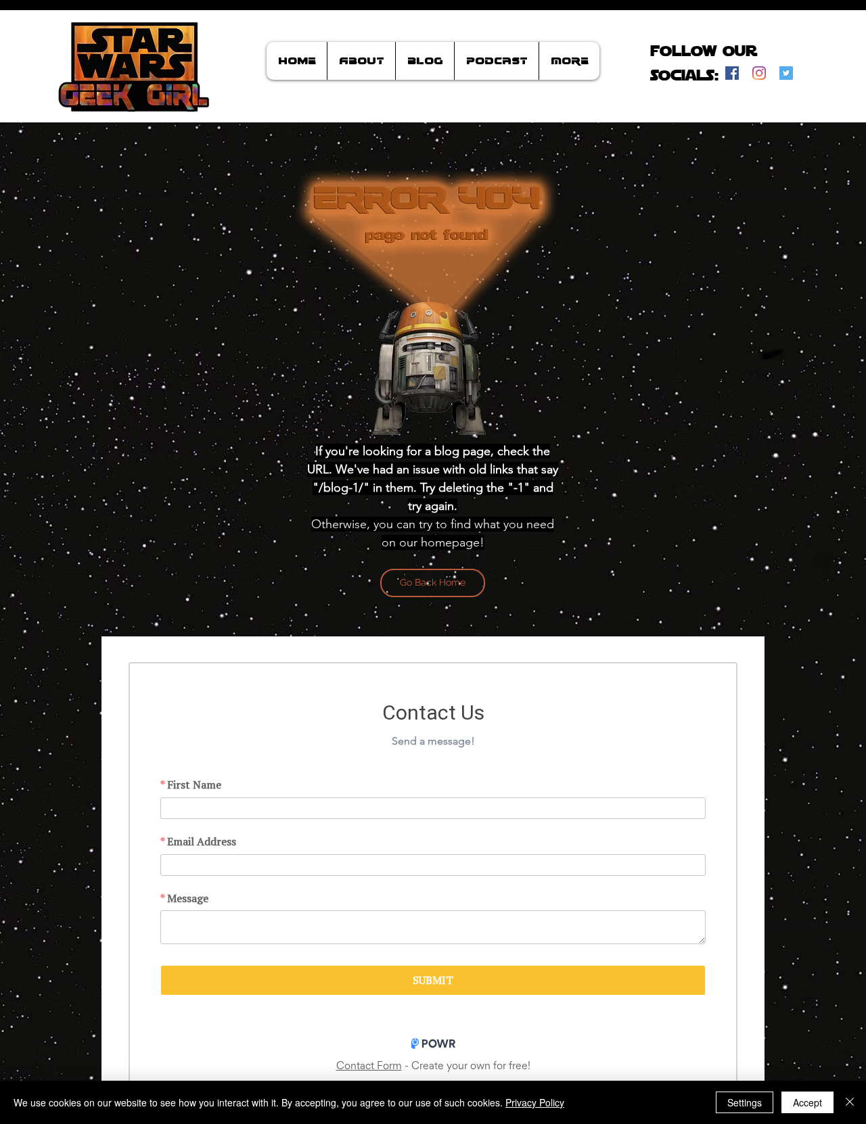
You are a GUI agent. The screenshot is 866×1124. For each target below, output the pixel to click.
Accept (807, 1102)
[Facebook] (732, 73)
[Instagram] (759, 73)
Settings (744, 1102)
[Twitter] (786, 73)
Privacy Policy (534, 1102)
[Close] (850, 1102)
